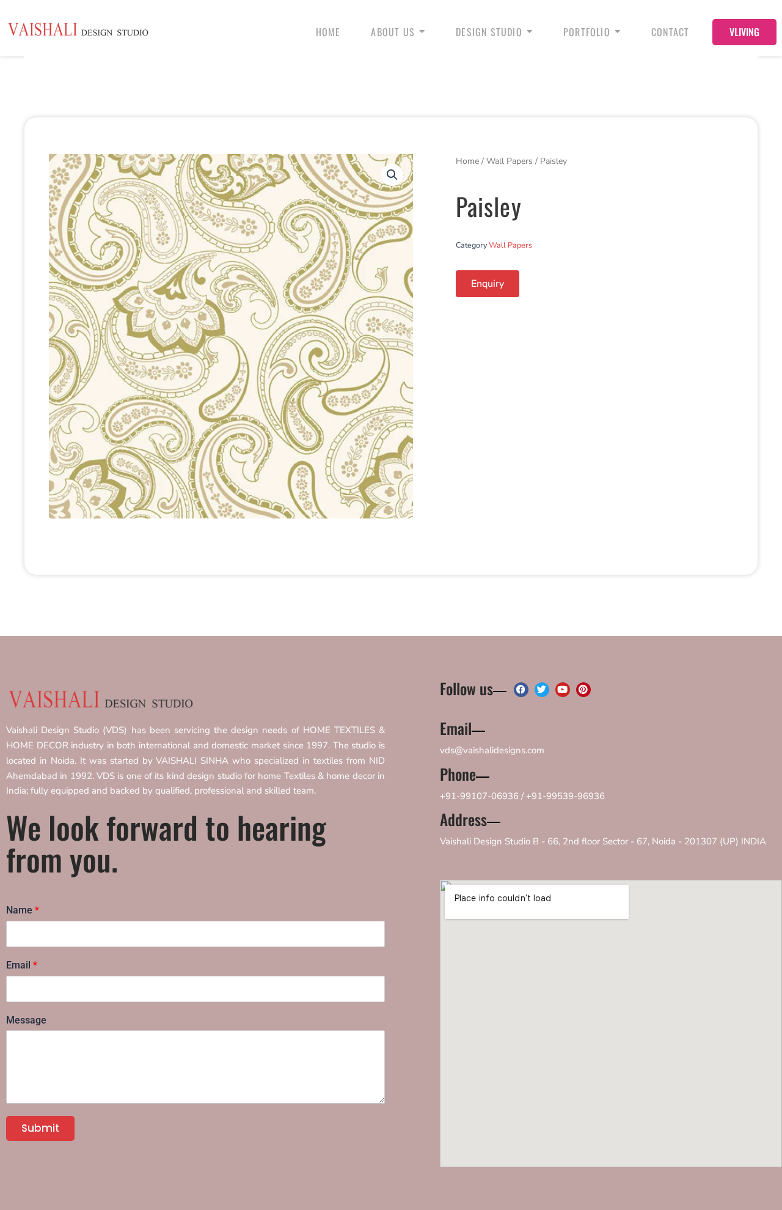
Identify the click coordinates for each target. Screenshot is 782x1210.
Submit (40, 1128)
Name (22, 910)
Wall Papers (509, 161)
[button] (392, 175)
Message (26, 1020)
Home (467, 161)
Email (21, 965)
